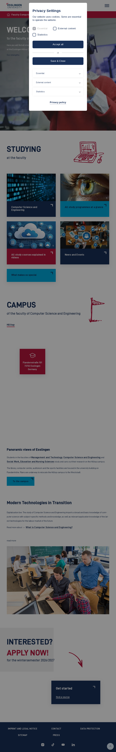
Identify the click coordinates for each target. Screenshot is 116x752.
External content (67, 28)
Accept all (58, 44)
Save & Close (58, 61)
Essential (42, 28)
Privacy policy (58, 102)
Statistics (42, 34)
